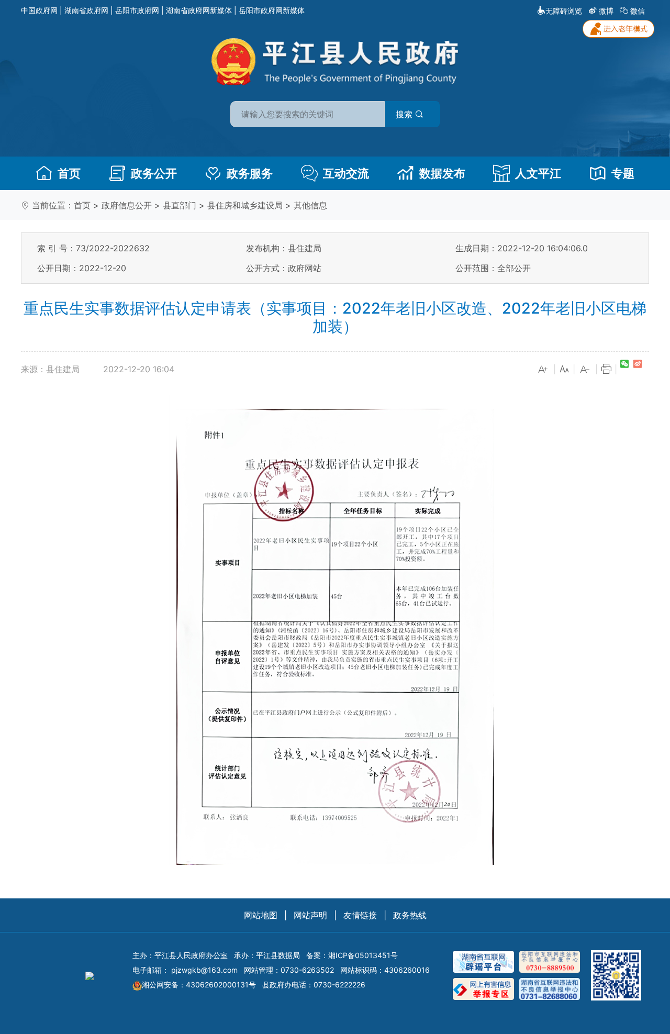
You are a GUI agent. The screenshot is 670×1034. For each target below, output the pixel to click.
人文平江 (538, 173)
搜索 (405, 114)
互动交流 (346, 173)
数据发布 (442, 173)
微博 (606, 10)
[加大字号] (543, 369)
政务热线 (410, 915)
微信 (637, 10)
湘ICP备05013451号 (363, 955)
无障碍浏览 (563, 10)
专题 (622, 173)
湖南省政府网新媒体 (199, 10)
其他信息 (310, 205)
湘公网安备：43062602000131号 (199, 984)
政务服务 (250, 173)
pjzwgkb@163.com (204, 969)
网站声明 (310, 915)
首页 (69, 173)
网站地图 (260, 915)
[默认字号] (564, 369)
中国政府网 (39, 10)
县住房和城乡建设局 (245, 205)
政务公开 (154, 173)
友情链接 (360, 915)
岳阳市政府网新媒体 (272, 10)
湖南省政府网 (86, 10)
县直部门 (179, 205)
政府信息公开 (127, 205)
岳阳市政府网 (137, 10)
